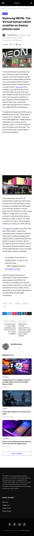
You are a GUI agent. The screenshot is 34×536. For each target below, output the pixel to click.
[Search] (31, 3)
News (5, 13)
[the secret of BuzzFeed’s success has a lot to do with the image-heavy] (17, 428)
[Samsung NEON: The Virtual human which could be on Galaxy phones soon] (17, 58)
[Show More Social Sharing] (23, 44)
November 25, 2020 (12, 269)
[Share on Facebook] (10, 44)
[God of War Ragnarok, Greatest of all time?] (17, 398)
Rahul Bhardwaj (12, 35)
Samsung (18, 87)
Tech (4, 306)
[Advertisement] (17, 154)
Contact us (5, 505)
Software (25, 303)
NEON (5, 303)
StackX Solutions (26, 530)
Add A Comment (17, 453)
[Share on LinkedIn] (19, 44)
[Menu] (3, 3)
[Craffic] (17, 3)
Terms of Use (6, 508)
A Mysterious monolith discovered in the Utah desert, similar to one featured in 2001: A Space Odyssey (24, 329)
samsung (17, 303)
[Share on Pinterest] (16, 44)
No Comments (8, 40)
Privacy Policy (6, 511)
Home (3, 8)
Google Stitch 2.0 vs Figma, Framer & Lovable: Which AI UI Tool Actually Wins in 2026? (16, 382)
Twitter (7, 228)
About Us (5, 502)
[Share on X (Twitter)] (13, 44)
